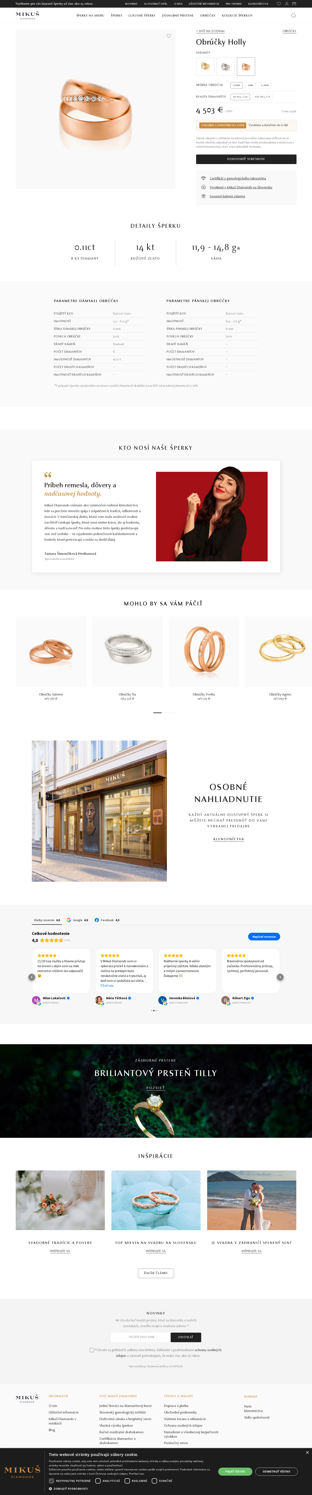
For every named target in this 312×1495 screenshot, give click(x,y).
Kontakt (250, 1396)
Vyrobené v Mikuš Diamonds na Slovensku (241, 187)
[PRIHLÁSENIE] (286, 4)
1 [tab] (157, 712)
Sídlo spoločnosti (257, 1417)
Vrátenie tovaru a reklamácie (185, 1419)
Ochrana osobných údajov (183, 1426)
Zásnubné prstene (178, 15)
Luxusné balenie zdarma (227, 196)
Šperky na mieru (90, 15)
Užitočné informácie (204, 4)
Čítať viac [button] (107, 985)
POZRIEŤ (156, 1088)
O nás (178, 4)
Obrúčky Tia (127, 694)
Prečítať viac (136, 1473)
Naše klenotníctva (253, 1409)
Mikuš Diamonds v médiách (62, 1421)
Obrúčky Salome (51, 694)
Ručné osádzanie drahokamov (122, 1432)
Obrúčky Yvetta (204, 694)
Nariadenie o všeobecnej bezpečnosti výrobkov (191, 1435)
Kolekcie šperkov (237, 15)
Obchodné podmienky (180, 1412)
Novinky (131, 4)
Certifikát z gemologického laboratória (238, 178)
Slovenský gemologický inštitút (123, 1412)
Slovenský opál (156, 4)
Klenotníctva (258, 4)
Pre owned (234, 4)
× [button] (307, 1452)
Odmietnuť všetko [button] (276, 1471)
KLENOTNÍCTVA (229, 839)
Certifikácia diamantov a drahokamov (118, 1441)
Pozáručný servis (176, 1443)
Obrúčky (208, 15)
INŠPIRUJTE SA (60, 1251)
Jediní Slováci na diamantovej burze (126, 1406)
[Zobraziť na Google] (36, 1000)
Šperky (116, 15)
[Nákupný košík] (294, 4)
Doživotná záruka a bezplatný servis (126, 1419)
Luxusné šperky (142, 15)
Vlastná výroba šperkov (116, 1426)
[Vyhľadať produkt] (293, 15)
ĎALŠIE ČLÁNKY (156, 1273)
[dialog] (156, 1471)
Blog (52, 1430)
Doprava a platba (176, 1406)
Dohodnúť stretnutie (246, 159)
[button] (31, 977)
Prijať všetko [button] (235, 1471)
